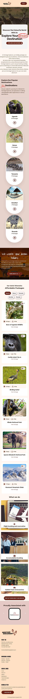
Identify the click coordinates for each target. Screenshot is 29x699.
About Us (3, 672)
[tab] (8, 293)
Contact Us (3, 679)
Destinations (4, 676)
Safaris (2, 674)
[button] (4, 613)
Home (2, 671)
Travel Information (5, 678)
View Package (14, 327)
